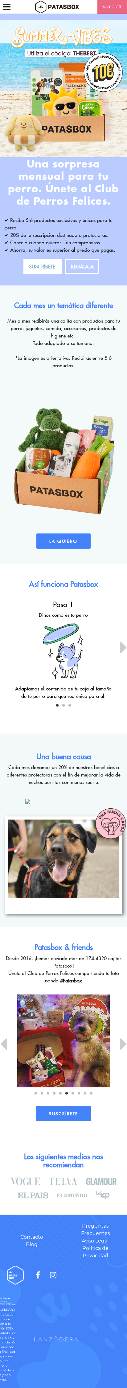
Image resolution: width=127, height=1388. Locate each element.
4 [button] (54, 1093)
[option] (63, 649)
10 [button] (91, 1093)
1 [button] (57, 706)
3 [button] (70, 706)
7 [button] (73, 1093)
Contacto (31, 1237)
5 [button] (60, 1093)
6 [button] (66, 1093)
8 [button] (79, 1093)
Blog (32, 1244)
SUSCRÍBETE (112, 6)
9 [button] (85, 1093)
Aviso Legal (95, 1241)
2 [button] (63, 706)
